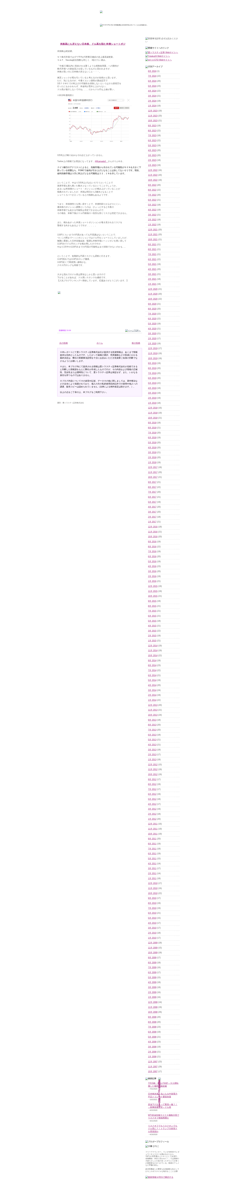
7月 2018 (152, 433)
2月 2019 (152, 398)
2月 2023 (152, 160)
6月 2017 (152, 497)
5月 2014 (152, 680)
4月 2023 (152, 150)
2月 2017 (152, 517)
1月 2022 (152, 225)
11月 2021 (153, 234)
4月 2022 (152, 210)
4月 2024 (152, 91)
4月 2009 (152, 982)
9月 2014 (152, 660)
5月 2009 (152, 977)
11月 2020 (153, 294)
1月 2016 (152, 581)
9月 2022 (152, 185)
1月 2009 (152, 997)
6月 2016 (152, 556)
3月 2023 (152, 155)
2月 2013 (152, 754)
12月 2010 (153, 883)
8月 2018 (152, 428)
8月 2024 (152, 71)
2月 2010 (152, 933)
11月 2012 (153, 769)
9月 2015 (152, 601)
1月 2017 (152, 522)
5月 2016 (152, 561)
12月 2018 (153, 408)
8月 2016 (152, 547)
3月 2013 (152, 750)
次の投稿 (63, 343)
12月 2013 (153, 705)
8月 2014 (152, 665)
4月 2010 (152, 923)
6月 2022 (152, 200)
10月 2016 (153, 537)
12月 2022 (153, 170)
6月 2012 (152, 794)
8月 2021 (152, 249)
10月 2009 (153, 953)
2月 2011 (152, 873)
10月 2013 (153, 715)
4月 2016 (152, 566)
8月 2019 (152, 368)
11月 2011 (153, 829)
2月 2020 (152, 338)
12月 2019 (153, 348)
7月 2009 (152, 967)
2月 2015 (152, 636)
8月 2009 (152, 963)
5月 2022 (152, 205)
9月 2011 (152, 839)
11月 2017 (153, 472)
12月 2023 (153, 111)
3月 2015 (152, 631)
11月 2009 (153, 948)
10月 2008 (153, 1012)
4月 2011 (152, 864)
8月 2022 (152, 190)
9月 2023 (152, 126)
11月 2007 (153, 1067)
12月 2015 (153, 586)
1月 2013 (152, 759)
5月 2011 (152, 859)
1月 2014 (152, 700)
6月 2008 (152, 1032)
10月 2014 (153, 655)
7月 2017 (152, 492)
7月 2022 (152, 195)
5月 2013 (152, 740)
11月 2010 (153, 888)
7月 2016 (152, 551)
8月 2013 (152, 725)
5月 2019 (152, 383)
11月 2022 (153, 175)
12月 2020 (153, 289)
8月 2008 (152, 1022)
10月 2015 (153, 596)
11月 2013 (153, 710)
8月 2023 (152, 131)
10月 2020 (153, 299)
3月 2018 (152, 452)
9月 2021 (152, 244)
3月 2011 (152, 868)
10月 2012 (153, 774)
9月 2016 (152, 542)
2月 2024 (152, 101)
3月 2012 (152, 809)
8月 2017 (152, 487)
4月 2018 (152, 448)
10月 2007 (153, 1071)
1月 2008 (152, 1057)
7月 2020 (152, 314)
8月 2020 (152, 309)
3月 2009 (152, 987)
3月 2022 (152, 215)
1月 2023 (152, 165)
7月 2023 (152, 135)
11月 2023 (153, 116)
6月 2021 (152, 259)
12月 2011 (153, 824)
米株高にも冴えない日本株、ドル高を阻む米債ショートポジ (92, 43)
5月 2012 (152, 799)
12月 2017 (153, 467)
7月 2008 (152, 1027)
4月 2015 (152, 626)
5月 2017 (152, 502)
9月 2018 (152, 423)
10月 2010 (153, 893)
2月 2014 (152, 695)
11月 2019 (153, 353)
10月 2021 (153, 239)
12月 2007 (153, 1062)
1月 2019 (152, 403)
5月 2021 (152, 264)
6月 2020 (152, 319)
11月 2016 (153, 532)
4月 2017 (152, 507)
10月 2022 (153, 180)
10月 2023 (153, 121)
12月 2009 (153, 943)
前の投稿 (136, 343)
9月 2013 (152, 720)
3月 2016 (152, 571)
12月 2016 (153, 527)
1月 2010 (152, 938)
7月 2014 (152, 670)
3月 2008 (152, 1047)
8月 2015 (152, 606)
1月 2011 (152, 878)
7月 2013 (152, 730)
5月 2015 (152, 621)
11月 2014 (153, 650)
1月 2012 (152, 819)
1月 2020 (152, 343)
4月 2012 (152, 804)
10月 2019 (153, 358)
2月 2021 (152, 279)
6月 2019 (152, 378)
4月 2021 (152, 269)
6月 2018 (152, 438)
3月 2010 (152, 928)
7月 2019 (152, 373)
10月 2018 (153, 418)
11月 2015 (153, 591)
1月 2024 (152, 106)
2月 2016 (152, 576)
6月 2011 (152, 854)
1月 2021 (152, 284)
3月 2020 (152, 333)
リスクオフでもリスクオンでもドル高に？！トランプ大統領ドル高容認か (162, 1129)
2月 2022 (152, 220)
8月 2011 (152, 844)
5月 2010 (152, 918)
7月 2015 (152, 611)
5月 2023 (152, 145)
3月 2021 (152, 274)
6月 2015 (152, 616)
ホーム (100, 343)
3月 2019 (152, 393)
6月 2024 (152, 81)
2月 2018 (152, 457)
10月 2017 (153, 477)
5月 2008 (152, 1037)
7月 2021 (152, 254)
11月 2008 (153, 1007)
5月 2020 (152, 324)
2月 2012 (152, 814)
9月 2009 (152, 958)
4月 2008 (152, 1042)
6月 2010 (152, 913)
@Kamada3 (101, 161)
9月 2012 (152, 779)
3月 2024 (152, 96)
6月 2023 (152, 140)
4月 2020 (152, 329)
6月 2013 (152, 735)
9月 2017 (152, 482)
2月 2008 (152, 1052)
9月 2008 (152, 1017)
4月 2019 (152, 388)
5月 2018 (152, 443)
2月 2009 (152, 992)
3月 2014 (152, 690)
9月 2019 (152, 363)
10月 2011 (153, 834)
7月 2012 (152, 789)
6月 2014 (152, 675)
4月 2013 (152, 745)
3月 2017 (152, 512)
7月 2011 (152, 849)
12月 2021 (153, 230)
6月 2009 (152, 972)
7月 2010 (152, 908)
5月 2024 (152, 86)
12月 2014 (153, 646)
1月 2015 (152, 641)
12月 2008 (153, 1002)
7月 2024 (152, 76)
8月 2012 (152, 784)
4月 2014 (152, 685)
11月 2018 (153, 413)
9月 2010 (152, 898)
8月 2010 (152, 903)
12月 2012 (153, 764)
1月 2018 (152, 462)
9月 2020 (152, 304)
